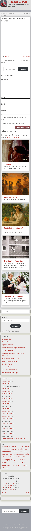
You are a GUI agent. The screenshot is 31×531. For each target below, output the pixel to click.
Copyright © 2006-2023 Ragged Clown (15, 528)
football (16, 452)
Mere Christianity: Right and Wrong (13, 347)
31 (18, 489)
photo (12, 460)
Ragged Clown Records (15, 463)
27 (8, 489)
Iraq (12, 454)
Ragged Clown (17, 1)
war (7, 468)
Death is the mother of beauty (13, 229)
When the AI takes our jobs (10, 358)
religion (24, 462)
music (15, 456)
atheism (5, 447)
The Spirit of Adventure (9, 370)
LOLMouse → (25, 13)
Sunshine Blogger (7, 367)
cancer (27, 447)
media (26, 454)
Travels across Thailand (9, 361)
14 (11, 485)
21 (11, 487)
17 (18, 485)
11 (3, 485)
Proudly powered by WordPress (15, 525)
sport (19, 465)
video (3, 468)
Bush (23, 446)
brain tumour (19, 446)
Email (3, 104)
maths (22, 454)
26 (6, 489)
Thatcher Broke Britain (9, 350)
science (14, 465)
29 (13, 489)
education (23, 449)
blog (10, 447)
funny (20, 452)
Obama (23, 456)
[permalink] (26, 56)
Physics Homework (8, 345)
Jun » (27, 492)
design (12, 449)
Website (4, 110)
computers (4, 449)
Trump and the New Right (10, 372)
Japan (15, 454)
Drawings (16, 449)
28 (11, 489)
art (2, 447)
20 (8, 487)
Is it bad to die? (7, 339)
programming (5, 463)
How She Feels (7, 364)
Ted (22, 465)
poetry (15, 460)
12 (6, 485)
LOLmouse (18, 454)
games (25, 452)
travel (25, 465)
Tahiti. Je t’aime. (11, 197)
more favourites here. (14, 137)
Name (3, 97)
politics (21, 459)
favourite (9, 451)
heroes (3, 454)
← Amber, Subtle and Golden (8, 14)
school (8, 465)
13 (8, 485)
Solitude (7, 164)
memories (5, 456)
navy (19, 456)
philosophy (6, 459)
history (7, 454)
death (9, 449)
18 (3, 487)
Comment (4, 79)
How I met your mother (13, 296)
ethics (4, 452)
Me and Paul (6, 342)
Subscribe (15, 326)
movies (11, 456)
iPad (10, 454)
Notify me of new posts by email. (13, 123)
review (4, 465)
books (14, 446)
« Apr (4, 492)
